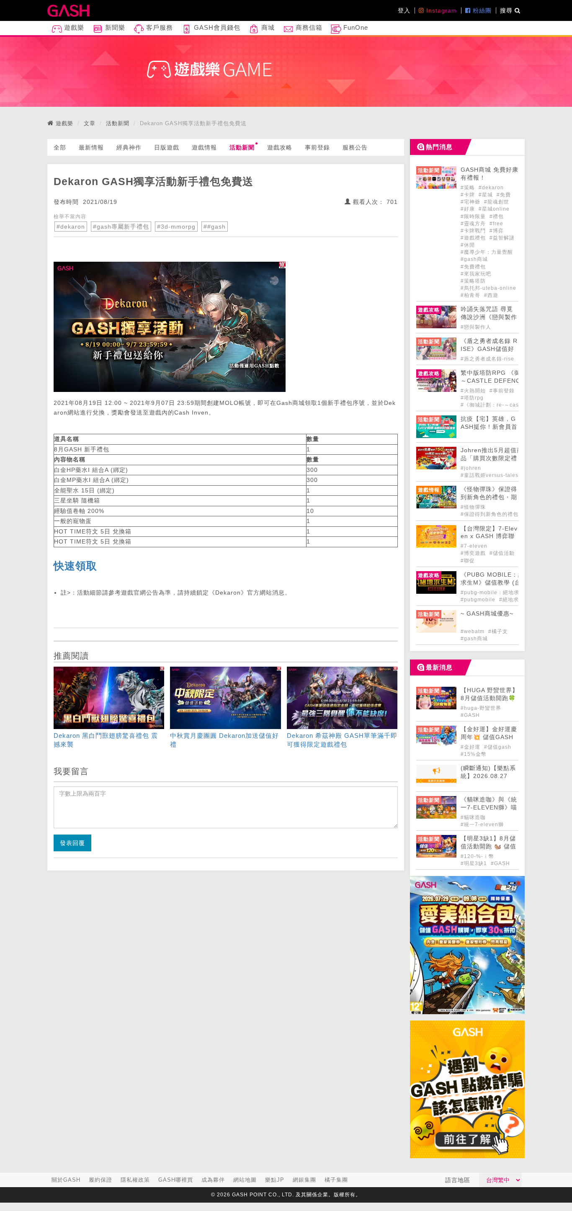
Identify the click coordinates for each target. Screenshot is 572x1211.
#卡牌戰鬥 (474, 231)
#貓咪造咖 (473, 817)
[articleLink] (109, 709)
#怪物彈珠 (473, 507)
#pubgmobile (479, 600)
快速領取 (75, 566)
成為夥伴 (213, 1180)
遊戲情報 (204, 147)
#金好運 (471, 747)
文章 (89, 123)
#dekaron (71, 226)
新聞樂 (114, 27)
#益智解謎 (502, 238)
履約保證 (100, 1180)
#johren (471, 468)
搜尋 (507, 10)
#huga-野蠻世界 (481, 708)
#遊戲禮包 (474, 238)
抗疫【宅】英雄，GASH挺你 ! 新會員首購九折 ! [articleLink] (489, 427)
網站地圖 (245, 1180)
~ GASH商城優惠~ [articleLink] (487, 614)
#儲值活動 (502, 553)
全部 (60, 147)
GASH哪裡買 (175, 1180)
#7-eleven (474, 546)
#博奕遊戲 (474, 553)
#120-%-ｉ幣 (477, 856)
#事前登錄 (503, 391)
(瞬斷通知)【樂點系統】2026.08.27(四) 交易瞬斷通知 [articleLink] (488, 776)
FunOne (354, 27)
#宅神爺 (471, 202)
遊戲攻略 (279, 147)
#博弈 (497, 231)
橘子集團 (336, 1180)
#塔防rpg (472, 398)
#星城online (494, 209)
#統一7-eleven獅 (482, 824)
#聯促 (468, 561)
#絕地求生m (514, 600)
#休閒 (468, 245)
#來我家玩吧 (476, 274)
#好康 (469, 209)
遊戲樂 (73, 27)
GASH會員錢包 (216, 27)
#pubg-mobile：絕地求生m (495, 592)
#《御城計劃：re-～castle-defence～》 (510, 405)
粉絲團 (481, 10)
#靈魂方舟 (474, 224)
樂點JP (274, 1180)
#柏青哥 (471, 295)
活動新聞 (117, 123)
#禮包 (497, 216)
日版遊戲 (166, 147)
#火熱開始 (474, 391)
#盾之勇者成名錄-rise (487, 359)
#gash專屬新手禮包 (121, 226)
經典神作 (129, 147)
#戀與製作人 (476, 327)
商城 (267, 27)
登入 (404, 10)
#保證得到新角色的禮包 (489, 514)
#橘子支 (498, 631)
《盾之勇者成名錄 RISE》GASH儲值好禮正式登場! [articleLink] (489, 349)
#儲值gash (497, 747)
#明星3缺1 (475, 863)
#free (496, 224)
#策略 (469, 188)
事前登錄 (317, 147)
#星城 (487, 195)
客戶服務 (158, 27)
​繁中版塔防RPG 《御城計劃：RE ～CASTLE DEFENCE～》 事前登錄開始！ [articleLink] (509, 381)
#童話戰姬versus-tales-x (492, 475)
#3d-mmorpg (176, 226)
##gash (215, 226)
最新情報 (91, 147)
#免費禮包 (473, 267)
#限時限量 (474, 216)
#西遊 (491, 295)
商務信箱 (308, 27)
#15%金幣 (474, 754)
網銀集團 (304, 1180)
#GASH (470, 715)
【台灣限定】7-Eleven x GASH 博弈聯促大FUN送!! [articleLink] (489, 537)
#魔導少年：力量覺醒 (487, 252)
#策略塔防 (473, 281)
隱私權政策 (135, 1180)
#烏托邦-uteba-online (488, 288)
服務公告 (355, 147)
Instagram (440, 10)
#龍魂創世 (496, 202)
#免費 (504, 195)
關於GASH (66, 1180)
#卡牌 (469, 195)
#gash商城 (474, 259)
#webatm (473, 631)
